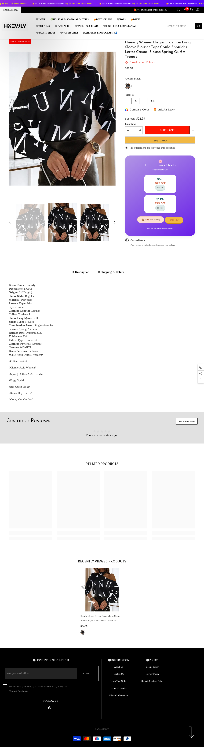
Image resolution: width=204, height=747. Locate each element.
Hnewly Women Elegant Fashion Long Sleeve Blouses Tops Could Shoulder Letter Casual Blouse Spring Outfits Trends (100, 619)
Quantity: (130, 123)
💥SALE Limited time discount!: (34, 4)
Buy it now (160, 141)
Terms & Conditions (18, 691)
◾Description (80, 271)
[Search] (183, 26)
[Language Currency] (197, 9)
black (82, 632)
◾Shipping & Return (110, 271)
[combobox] (180, 26)
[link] (30, 533)
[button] (9, 222)
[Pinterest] (49, 708)
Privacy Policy (56, 686)
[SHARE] (192, 130)
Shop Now (174, 220)
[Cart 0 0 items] (184, 9)
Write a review (187, 421)
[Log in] (178, 9)
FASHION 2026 (10, 10)
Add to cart (167, 130)
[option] (62, 118)
